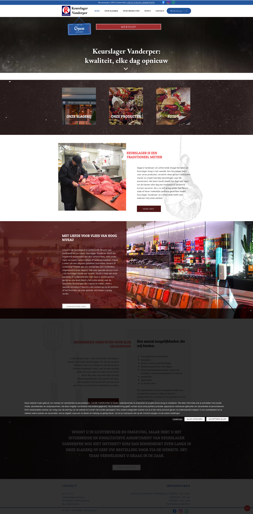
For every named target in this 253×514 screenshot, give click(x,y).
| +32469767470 (148, 2)
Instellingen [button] (177, 419)
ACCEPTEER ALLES (217, 419)
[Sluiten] (250, 310)
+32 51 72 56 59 (134, 2)
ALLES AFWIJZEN (195, 419)
